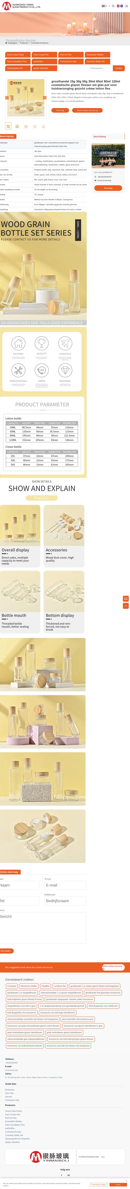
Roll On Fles (65, 55)
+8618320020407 (105, 177)
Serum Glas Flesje (15, 55)
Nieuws (8, 1097)
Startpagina (12, 43)
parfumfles (38, 61)
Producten (24, 43)
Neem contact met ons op (87, 110)
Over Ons (9, 1093)
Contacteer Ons (12, 1100)
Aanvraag (60, 110)
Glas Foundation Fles (17, 61)
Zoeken (118, 68)
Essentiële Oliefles (95, 55)
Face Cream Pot (41, 55)
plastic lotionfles (41, 68)
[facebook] (121, 6)
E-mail (47, 879)
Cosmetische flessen (39, 43)
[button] (7, 98)
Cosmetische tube (68, 61)
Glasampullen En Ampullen (17, 1139)
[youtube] (118, 6)
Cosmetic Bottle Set (95, 61)
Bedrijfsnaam (49, 895)
